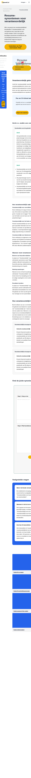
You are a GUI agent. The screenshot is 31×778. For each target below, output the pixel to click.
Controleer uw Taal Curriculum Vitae (15, 47)
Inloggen (24, 2)
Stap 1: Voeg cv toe (23, 396)
